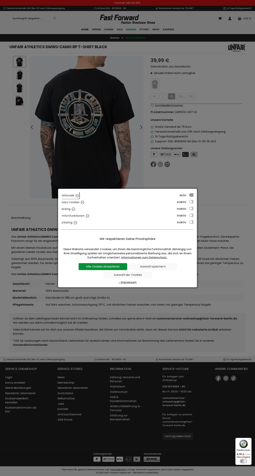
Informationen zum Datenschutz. (144, 257)
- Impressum (127, 282)
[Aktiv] (193, 195)
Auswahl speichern (153, 267)
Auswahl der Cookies (128, 275)
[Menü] (249, 440)
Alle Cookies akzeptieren (103, 267)
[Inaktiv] (193, 202)
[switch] (243, 461)
